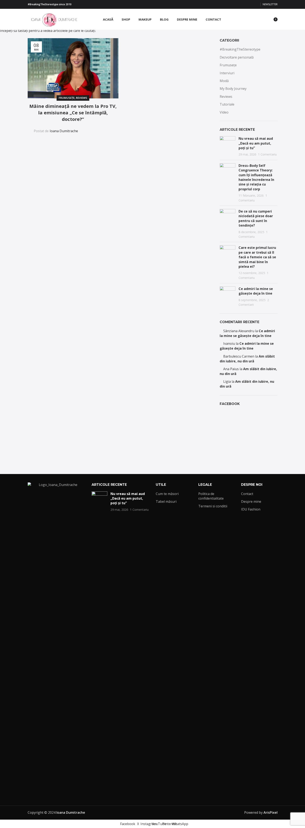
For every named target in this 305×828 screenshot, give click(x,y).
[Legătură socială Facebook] (230, 4)
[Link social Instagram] (240, 4)
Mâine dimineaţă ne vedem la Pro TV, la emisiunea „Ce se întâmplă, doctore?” (73, 112)
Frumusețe (67, 98)
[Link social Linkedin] (98, 128)
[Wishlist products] (263, 19)
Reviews (81, 98)
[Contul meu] (248, 19)
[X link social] (235, 4)
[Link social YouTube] (245, 4)
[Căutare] (255, 19)
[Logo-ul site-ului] (53, 19)
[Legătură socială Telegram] (108, 128)
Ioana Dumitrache (64, 131)
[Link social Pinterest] (250, 4)
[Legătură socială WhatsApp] (255, 4)
